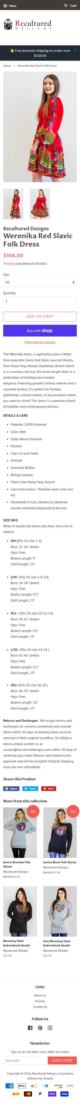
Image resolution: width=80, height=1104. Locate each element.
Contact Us (40, 1007)
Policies (40, 1001)
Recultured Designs (44, 1073)
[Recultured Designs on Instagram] (50, 1029)
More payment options (40, 342)
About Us (40, 995)
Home (7, 66)
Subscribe (62, 1060)
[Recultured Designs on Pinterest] (40, 1029)
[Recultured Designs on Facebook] (30, 1029)
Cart (73, 6)
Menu (12, 6)
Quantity (9, 293)
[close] (75, 50)
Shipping (9, 263)
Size (6, 274)
